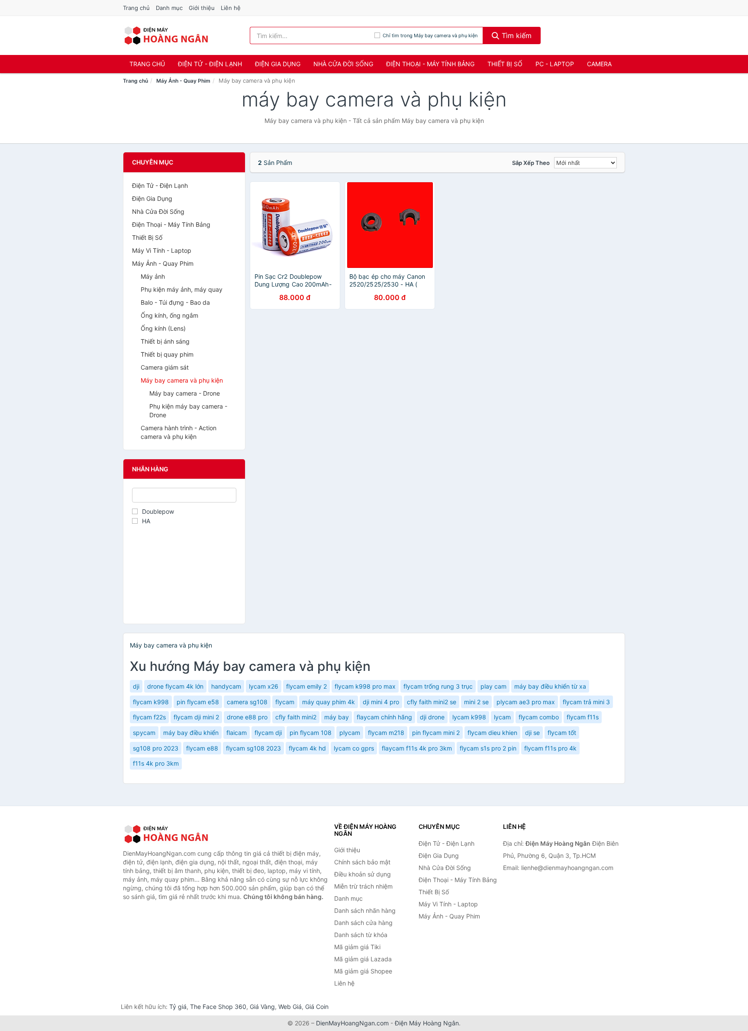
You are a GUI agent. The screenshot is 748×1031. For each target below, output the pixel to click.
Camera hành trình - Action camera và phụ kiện (178, 432)
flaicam (236, 732)
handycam (226, 686)
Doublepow (158, 511)
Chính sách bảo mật (362, 862)
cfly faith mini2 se (431, 702)
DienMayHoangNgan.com (352, 1023)
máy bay (336, 717)
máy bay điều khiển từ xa (550, 686)
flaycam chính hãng (384, 717)
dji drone (432, 717)
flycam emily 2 (306, 686)
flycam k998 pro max (365, 686)
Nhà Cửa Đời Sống (343, 64)
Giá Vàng (262, 1006)
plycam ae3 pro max (526, 702)
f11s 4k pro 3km (156, 763)
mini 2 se (476, 702)
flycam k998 (151, 702)
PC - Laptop (554, 64)
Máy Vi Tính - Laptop (161, 250)
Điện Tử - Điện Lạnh (210, 64)
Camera (599, 64)
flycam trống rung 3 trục (438, 686)
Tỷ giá (178, 1006)
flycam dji (268, 732)
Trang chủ (136, 7)
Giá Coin (317, 1006)
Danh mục (169, 7)
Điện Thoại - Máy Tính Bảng (430, 64)
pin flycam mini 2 (436, 732)
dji (136, 686)
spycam (144, 732)
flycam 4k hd (307, 748)
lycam (502, 717)
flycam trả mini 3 (586, 702)
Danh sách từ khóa (360, 934)
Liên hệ (231, 7)
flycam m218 (386, 732)
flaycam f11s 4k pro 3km (417, 748)
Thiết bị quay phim (167, 354)
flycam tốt (562, 732)
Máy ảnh (153, 276)
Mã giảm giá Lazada (363, 959)
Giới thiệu (202, 7)
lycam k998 (469, 717)
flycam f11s (583, 717)
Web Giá (290, 1006)
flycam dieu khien (492, 732)
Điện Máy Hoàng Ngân (427, 1023)
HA (146, 521)
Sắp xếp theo (531, 162)
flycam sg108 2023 (253, 748)
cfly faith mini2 (295, 717)
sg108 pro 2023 (155, 748)
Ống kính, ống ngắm (169, 315)
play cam (493, 686)
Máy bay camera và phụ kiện (182, 380)
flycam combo (539, 717)
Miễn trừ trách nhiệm (363, 886)
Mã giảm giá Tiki (357, 946)
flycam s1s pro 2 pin (488, 748)
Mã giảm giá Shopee (363, 971)
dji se (532, 732)
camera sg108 (247, 702)
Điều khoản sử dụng (362, 874)
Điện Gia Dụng (277, 64)
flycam (284, 702)
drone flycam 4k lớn (175, 686)
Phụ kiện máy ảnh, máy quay (181, 289)
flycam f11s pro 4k (550, 748)
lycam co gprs (354, 748)
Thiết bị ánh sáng (165, 341)
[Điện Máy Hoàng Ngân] (166, 834)
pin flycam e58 (198, 702)
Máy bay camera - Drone (184, 393)
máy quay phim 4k (328, 702)
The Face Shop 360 (218, 1006)
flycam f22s (149, 717)
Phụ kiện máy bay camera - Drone (188, 411)
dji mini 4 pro (381, 702)
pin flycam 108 (311, 732)
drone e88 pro (247, 717)
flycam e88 (202, 748)
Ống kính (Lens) (163, 328)
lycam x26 (263, 686)
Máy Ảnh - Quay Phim (183, 80)
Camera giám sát (165, 367)
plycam (349, 732)
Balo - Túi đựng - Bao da (175, 302)
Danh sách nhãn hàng (365, 910)
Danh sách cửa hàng (363, 922)
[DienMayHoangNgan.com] (166, 35)
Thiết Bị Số (504, 64)
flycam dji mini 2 (196, 717)
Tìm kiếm (516, 35)
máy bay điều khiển (191, 732)
